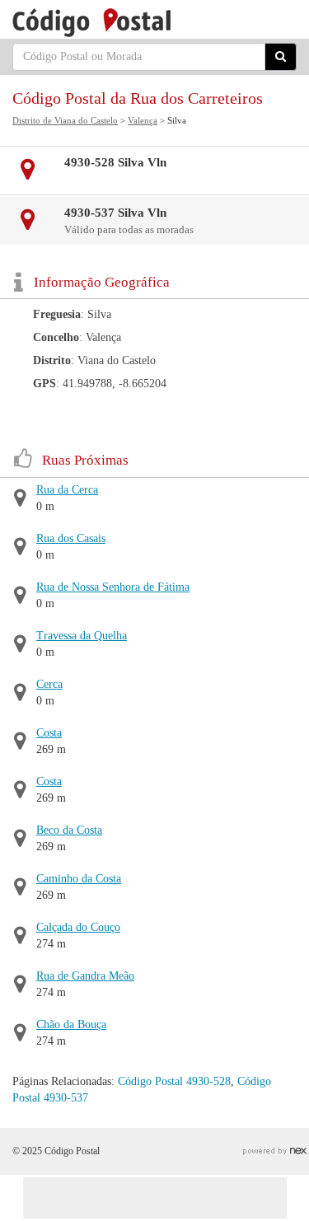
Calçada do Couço (78, 927)
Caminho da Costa (78, 878)
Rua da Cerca (67, 490)
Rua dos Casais (70, 538)
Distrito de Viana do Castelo (65, 120)
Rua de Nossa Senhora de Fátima (113, 587)
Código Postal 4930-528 (174, 1081)
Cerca (49, 684)
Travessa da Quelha (81, 635)
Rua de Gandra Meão (85, 976)
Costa (49, 733)
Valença (142, 120)
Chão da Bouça (71, 1024)
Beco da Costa (69, 830)
